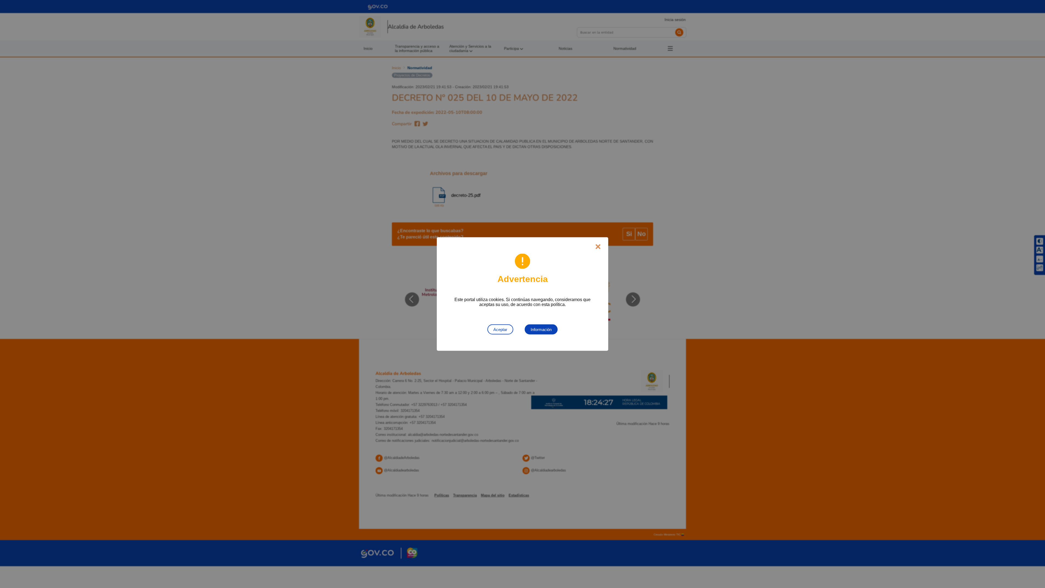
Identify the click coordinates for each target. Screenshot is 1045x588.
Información (541, 329)
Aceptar (500, 329)
